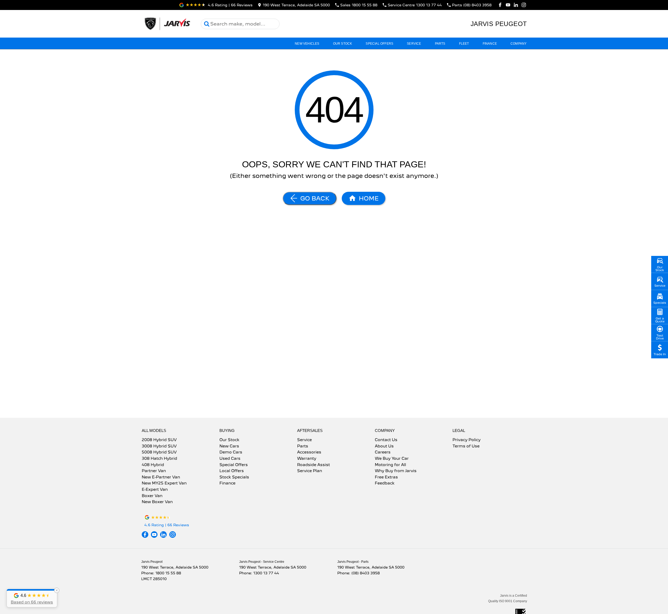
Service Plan (309, 471)
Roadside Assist (313, 465)
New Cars (229, 446)
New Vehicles (307, 43)
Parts (440, 43)
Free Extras (386, 477)
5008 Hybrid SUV (159, 452)
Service (414, 43)
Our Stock (342, 43)
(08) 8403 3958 (365, 573)
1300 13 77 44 (266, 573)
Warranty (306, 459)
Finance (490, 43)
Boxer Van (152, 496)
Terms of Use (466, 446)
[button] (32, 598)
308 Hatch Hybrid (159, 459)
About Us (384, 446)
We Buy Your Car (392, 459)
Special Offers (379, 43)
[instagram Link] (523, 5)
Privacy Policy (467, 440)
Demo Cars (230, 452)
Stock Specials (234, 477)
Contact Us (386, 440)
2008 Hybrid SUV (159, 440)
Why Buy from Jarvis (396, 471)
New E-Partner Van (161, 477)
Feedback (385, 483)
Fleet (464, 43)
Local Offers (231, 471)
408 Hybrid (153, 465)
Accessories (309, 452)
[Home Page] (167, 24)
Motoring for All (390, 465)
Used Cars (229, 459)
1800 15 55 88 (168, 573)
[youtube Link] (508, 5)
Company (519, 43)
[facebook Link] (500, 5)
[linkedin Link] (516, 5)
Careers (383, 452)
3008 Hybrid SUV (159, 446)
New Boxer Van (157, 502)
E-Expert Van (155, 490)
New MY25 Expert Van (164, 483)
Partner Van (154, 471)
